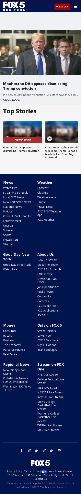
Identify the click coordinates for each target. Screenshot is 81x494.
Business (9, 340)
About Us (45, 254)
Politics (7, 211)
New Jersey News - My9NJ (15, 371)
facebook (22, 450)
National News (12, 207)
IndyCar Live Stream (50, 397)
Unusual (8, 225)
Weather (45, 182)
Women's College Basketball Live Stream (48, 417)
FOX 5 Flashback (47, 340)
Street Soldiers (46, 331)
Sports (7, 235)
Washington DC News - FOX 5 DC (17, 388)
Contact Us (44, 296)
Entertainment (12, 221)
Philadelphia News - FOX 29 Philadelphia (15, 380)
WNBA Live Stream (49, 425)
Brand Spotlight (47, 349)
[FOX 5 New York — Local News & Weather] (14, 6)
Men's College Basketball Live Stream (46, 405)
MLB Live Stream (48, 387)
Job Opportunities (48, 287)
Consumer (9, 331)
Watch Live (62, 6)
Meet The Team (47, 264)
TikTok (37, 450)
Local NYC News (13, 197)
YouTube (44, 450)
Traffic (41, 202)
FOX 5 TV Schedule (49, 269)
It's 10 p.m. (44, 315)
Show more (11, 100)
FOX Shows (44, 274)
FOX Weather (45, 219)
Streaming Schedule (15, 192)
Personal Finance (14, 349)
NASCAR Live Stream (50, 392)
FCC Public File (46, 306)
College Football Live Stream (50, 381)
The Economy (12, 345)
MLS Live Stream (48, 430)
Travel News (45, 207)
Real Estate (10, 354)
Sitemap (8, 244)
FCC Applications (48, 310)
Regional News (16, 364)
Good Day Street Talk (17, 264)
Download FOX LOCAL (47, 280)
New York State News (17, 202)
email (59, 450)
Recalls (7, 335)
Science (8, 230)
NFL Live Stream (48, 375)
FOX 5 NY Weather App (49, 213)
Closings (42, 192)
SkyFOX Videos (46, 345)
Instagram (29, 450)
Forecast (43, 188)
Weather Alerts (46, 197)
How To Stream (47, 260)
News (8, 182)
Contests (43, 301)
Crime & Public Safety (17, 216)
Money (9, 325)
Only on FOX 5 (49, 325)
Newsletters (10, 239)
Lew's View (44, 335)
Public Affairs (45, 292)
